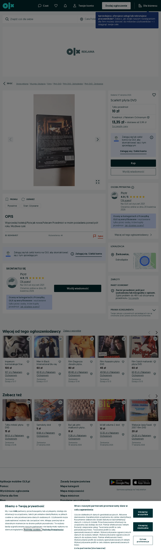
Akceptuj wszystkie (143, 513)
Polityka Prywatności (53, 529)
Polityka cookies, (33, 529)
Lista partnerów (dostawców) (89, 548)
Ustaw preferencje (143, 540)
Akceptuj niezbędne (142, 526)
